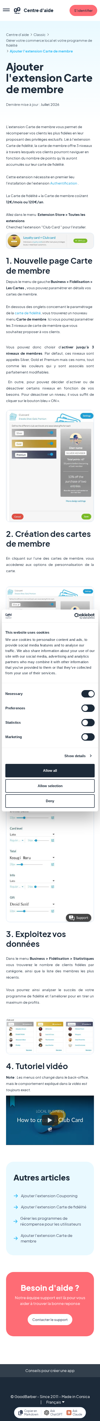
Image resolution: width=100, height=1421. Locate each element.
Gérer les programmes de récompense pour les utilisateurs (50, 1221)
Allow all (50, 770)
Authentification (63, 183)
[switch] (88, 708)
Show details (75, 756)
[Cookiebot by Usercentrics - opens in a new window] (74, 616)
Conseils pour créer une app (50, 1370)
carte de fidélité (28, 313)
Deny (50, 801)
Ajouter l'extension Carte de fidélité (53, 1206)
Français (53, 1402)
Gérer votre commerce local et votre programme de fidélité (49, 42)
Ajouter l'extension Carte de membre (41, 51)
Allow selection (50, 786)
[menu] (6, 10)
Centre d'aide (17, 34)
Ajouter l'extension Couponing (49, 1195)
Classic (39, 34)
